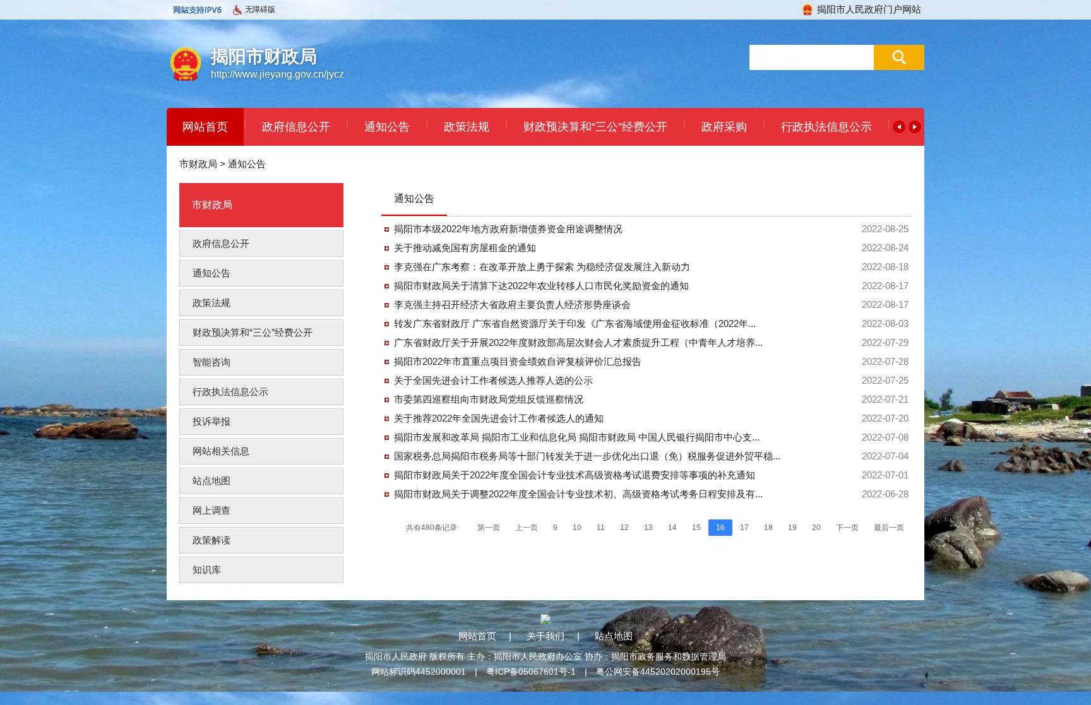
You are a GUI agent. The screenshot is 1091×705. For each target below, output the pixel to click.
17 (744, 527)
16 (720, 527)
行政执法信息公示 (826, 127)
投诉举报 (211, 421)
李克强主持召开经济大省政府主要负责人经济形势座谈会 (512, 304)
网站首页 (205, 127)
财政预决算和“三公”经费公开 (595, 127)
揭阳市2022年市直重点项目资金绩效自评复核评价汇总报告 (517, 361)
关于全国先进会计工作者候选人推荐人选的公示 (493, 380)
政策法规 (466, 127)
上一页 (526, 527)
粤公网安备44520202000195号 (658, 671)
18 (768, 527)
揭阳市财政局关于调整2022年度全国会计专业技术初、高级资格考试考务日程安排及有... (578, 494)
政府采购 (724, 127)
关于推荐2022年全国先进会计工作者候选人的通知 (499, 418)
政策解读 (211, 540)
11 (601, 527)
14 (672, 527)
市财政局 (198, 163)
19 (792, 527)
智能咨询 (211, 362)
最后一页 (889, 527)
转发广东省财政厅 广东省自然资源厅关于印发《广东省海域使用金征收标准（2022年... (575, 323)
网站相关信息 (221, 451)
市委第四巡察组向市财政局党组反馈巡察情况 (488, 399)
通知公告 (387, 127)
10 (577, 527)
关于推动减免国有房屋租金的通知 (465, 247)
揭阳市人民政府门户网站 (869, 9)
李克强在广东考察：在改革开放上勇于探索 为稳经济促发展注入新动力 (542, 266)
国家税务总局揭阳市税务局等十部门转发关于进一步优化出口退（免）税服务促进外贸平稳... (587, 456)
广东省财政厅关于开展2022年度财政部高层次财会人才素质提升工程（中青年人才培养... (578, 342)
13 (648, 527)
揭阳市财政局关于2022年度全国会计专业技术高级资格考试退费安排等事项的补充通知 (574, 475)
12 (624, 527)
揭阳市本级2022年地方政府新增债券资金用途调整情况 (508, 228)
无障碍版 (260, 9)
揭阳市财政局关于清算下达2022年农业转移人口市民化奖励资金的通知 (541, 285)
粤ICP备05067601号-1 (531, 671)
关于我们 (545, 636)
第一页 (488, 527)
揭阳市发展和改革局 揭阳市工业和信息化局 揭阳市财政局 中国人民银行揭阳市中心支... (577, 437)
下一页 (847, 527)
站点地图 (211, 480)
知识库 (207, 569)
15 (696, 527)
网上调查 (211, 510)
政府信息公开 (296, 127)
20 (816, 527)
